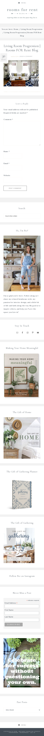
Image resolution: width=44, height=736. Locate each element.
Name (7, 151)
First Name (9, 610)
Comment (8, 119)
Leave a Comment (25, 56)
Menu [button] (23, 3)
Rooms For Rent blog (22, 13)
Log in (32, 732)
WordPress (24, 732)
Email (7, 163)
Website (7, 175)
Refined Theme (25, 731)
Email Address (11, 603)
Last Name (9, 617)
